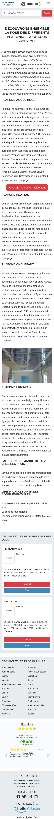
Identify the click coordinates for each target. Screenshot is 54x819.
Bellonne (32, 667)
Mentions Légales (24, 817)
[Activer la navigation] (48, 3)
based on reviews (27, 734)
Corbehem (32, 676)
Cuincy (5, 676)
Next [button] (48, 755)
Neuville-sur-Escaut (37, 672)
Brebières (6, 688)
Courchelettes (8, 709)
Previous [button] (6, 755)
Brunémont (33, 688)
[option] (27, 757)
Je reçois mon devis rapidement (27, 187)
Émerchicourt (8, 667)
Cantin (5, 693)
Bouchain (6, 701)
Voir (27, 590)
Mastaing (6, 680)
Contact (27, 584)
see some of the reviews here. (27, 737)
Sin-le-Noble (33, 701)
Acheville (6, 714)
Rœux (30, 680)
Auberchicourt (8, 672)
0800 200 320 (32, 4)
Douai (30, 684)
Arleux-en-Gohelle (36, 705)
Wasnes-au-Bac (9, 705)
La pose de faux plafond (14, 511)
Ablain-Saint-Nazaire (11, 684)
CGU (36, 817)
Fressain (32, 709)
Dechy (5, 697)
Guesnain (32, 693)
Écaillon (31, 714)
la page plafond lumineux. (15, 455)
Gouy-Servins (34, 697)
